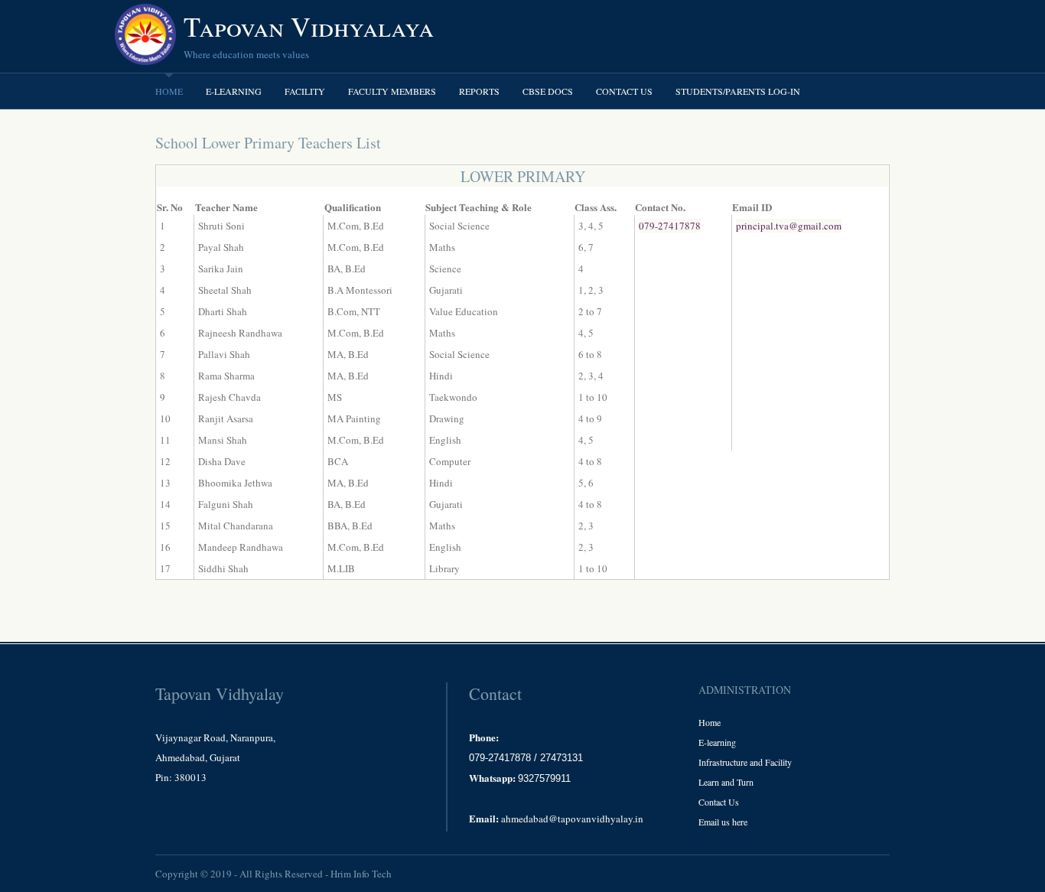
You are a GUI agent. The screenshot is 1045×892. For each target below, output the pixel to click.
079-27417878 (670, 226)
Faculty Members (392, 91)
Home (169, 91)
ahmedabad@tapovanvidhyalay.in (572, 818)
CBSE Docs (547, 91)
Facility (305, 91)
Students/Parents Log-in (738, 91)
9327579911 (544, 778)
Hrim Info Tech (361, 874)
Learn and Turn (726, 782)
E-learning (234, 91)
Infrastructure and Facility (745, 762)
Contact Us (624, 91)
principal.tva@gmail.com (789, 226)
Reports (479, 91)
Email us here (722, 821)
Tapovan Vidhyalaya (309, 26)
